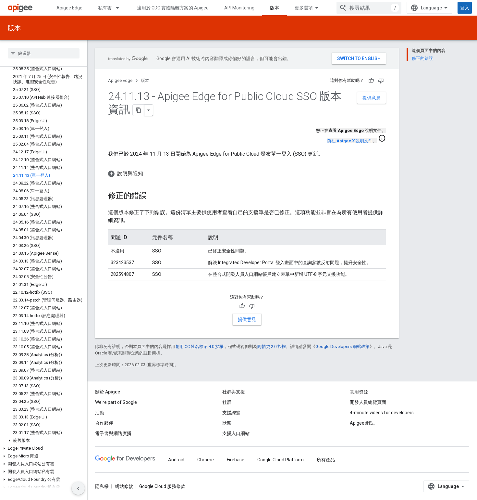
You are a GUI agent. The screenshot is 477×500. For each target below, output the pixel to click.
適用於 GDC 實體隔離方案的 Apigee (173, 7)
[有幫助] (371, 80)
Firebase (235, 459)
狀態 (226, 423)
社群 (226, 402)
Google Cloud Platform (280, 459)
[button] (43, 440)
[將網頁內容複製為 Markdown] (138, 110)
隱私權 (102, 486)
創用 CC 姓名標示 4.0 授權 (199, 346)
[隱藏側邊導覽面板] (78, 488)
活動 (99, 412)
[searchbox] (44, 53)
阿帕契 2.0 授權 (271, 346)
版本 (274, 7)
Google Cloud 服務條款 (162, 486)
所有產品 (326, 459)
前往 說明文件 (350, 140)
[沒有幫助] (381, 80)
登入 (464, 7)
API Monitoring (239, 7)
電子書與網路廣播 (113, 433)
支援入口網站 (236, 433)
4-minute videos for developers (382, 412)
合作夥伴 (104, 423)
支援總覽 (231, 412)
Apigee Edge (69, 7)
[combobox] (368, 8)
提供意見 (371, 97)
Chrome (205, 459)
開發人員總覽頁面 (368, 402)
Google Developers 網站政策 (342, 346)
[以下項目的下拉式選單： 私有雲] (120, 8)
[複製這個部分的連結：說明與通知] (149, 173)
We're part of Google (116, 402)
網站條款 (124, 486)
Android (176, 459)
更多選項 (304, 7)
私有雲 (105, 7)
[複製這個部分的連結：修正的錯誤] (153, 196)
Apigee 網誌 (362, 423)
